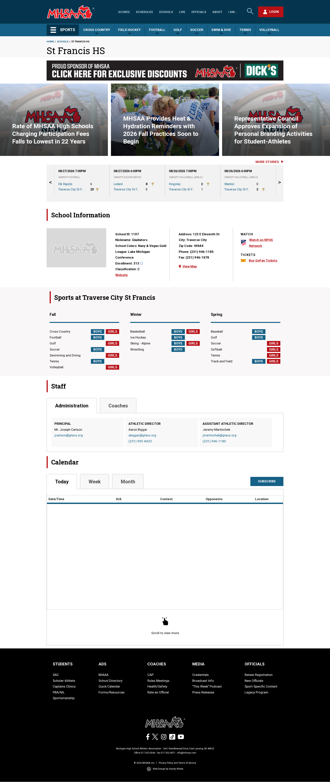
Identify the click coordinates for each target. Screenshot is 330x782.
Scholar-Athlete (64, 681)
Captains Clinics (64, 686)
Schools (166, 12)
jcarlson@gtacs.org (68, 435)
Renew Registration (259, 675)
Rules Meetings (158, 681)
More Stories (267, 162)
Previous (50, 183)
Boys (97, 331)
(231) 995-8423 (140, 441)
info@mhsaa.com (186, 752)
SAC (56, 675)
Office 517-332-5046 (144, 752)
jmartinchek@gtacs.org (219, 435)
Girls (112, 331)
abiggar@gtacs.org (142, 435)
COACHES (156, 664)
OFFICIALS (254, 664)
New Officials (254, 681)
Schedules (144, 12)
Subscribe (267, 481)
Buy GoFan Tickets (263, 260)
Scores (124, 12)
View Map (190, 266)
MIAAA (103, 675)
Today (62, 482)
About (217, 12)
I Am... (232, 12)
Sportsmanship (63, 698)
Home (50, 41)
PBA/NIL (59, 692)
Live (182, 12)
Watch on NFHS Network (261, 243)
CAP (150, 675)
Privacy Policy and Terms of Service (177, 763)
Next (279, 183)
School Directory (110, 681)
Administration (71, 406)
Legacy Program (256, 692)
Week (95, 482)
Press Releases (203, 692)
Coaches (118, 406)
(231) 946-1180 (214, 441)
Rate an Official (158, 692)
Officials (198, 12)
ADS (102, 664)
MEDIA (198, 664)
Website (121, 275)
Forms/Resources (112, 692)
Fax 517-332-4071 (166, 752)
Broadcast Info (203, 681)
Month (128, 482)
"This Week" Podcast (207, 686)
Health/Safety (157, 686)
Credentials (200, 675)
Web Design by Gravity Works (168, 768)
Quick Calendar (109, 686)
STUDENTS (63, 664)
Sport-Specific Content (261, 686)
